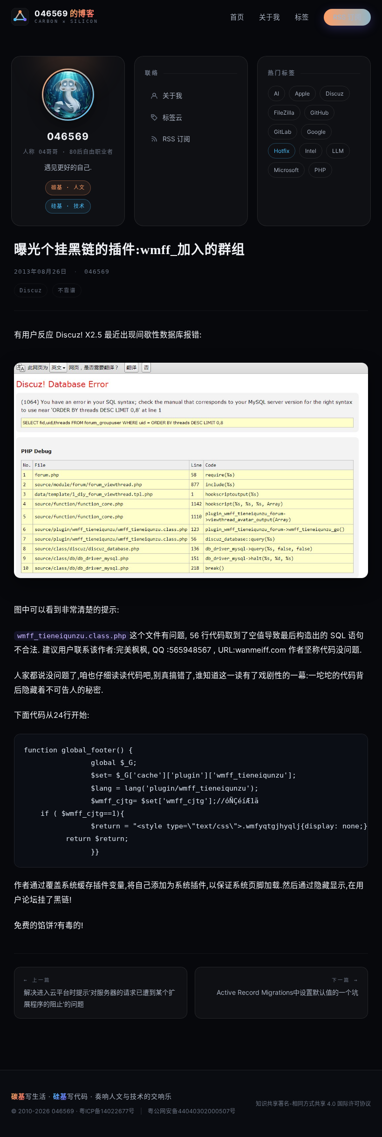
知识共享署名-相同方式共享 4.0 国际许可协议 (313, 1103)
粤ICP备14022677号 (107, 1111)
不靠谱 (67, 290)
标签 (302, 17)
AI (276, 93)
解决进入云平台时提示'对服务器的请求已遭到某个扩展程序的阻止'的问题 (99, 992)
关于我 (269, 17)
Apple (302, 93)
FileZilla (284, 112)
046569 (68, 136)
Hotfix (281, 150)
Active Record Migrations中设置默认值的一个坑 (287, 986)
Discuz (335, 93)
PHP (320, 169)
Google (316, 131)
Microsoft (286, 169)
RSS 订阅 (347, 17)
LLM (338, 150)
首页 (237, 17)
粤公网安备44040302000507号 (192, 1111)
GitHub (319, 112)
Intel (310, 150)
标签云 (172, 117)
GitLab (282, 131)
